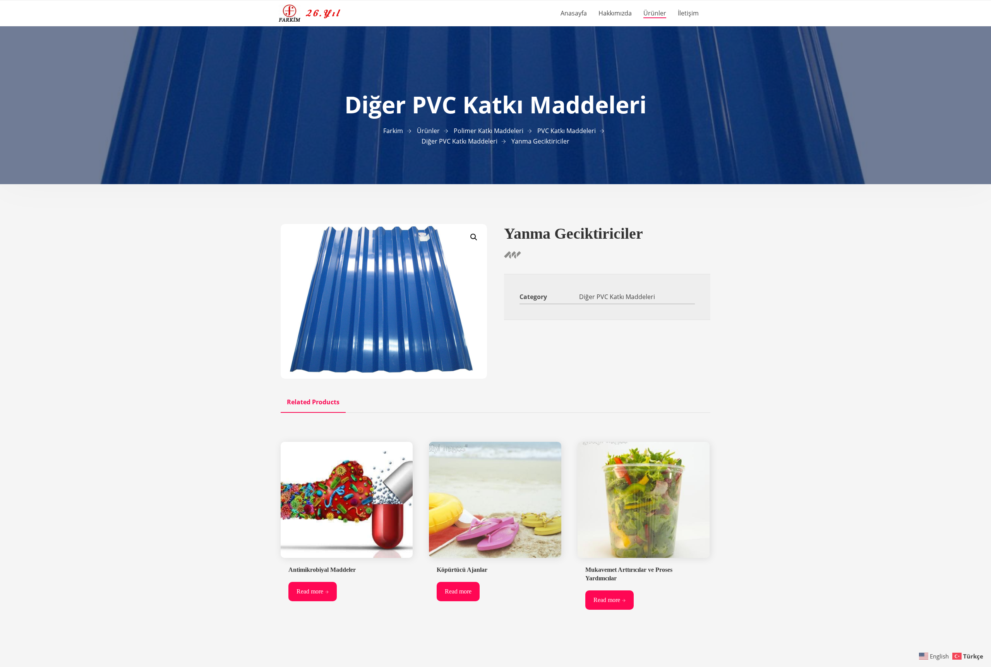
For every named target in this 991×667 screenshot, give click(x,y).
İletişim (688, 13)
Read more (310, 591)
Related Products (313, 402)
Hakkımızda (615, 13)
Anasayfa (574, 13)
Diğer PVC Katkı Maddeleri (617, 296)
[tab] (313, 402)
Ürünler (654, 13)
